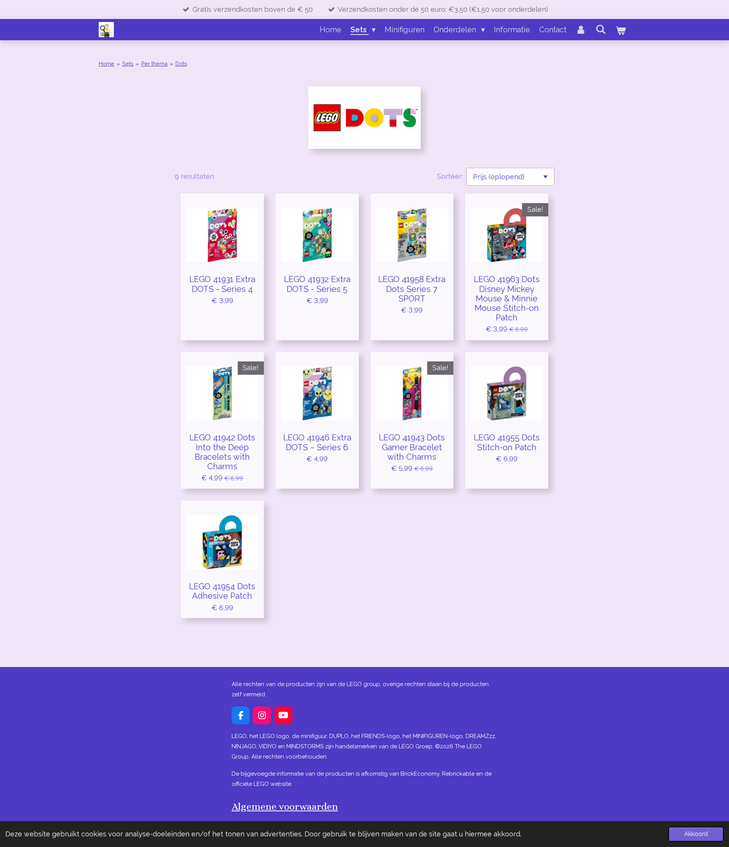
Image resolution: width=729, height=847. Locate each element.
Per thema (154, 63)
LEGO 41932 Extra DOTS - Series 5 (317, 283)
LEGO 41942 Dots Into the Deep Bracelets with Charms (222, 452)
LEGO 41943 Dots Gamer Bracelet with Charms (412, 447)
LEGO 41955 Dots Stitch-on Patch (507, 442)
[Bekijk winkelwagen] (620, 30)
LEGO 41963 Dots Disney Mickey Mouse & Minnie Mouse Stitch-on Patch (507, 298)
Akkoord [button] (696, 834)
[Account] (581, 29)
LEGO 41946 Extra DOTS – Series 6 (317, 442)
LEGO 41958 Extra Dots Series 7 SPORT (411, 288)
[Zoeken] (601, 29)
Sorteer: (450, 176)
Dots (181, 63)
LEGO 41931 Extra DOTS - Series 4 (222, 283)
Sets (128, 63)
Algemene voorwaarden (285, 806)
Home (106, 63)
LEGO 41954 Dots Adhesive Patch (222, 591)
